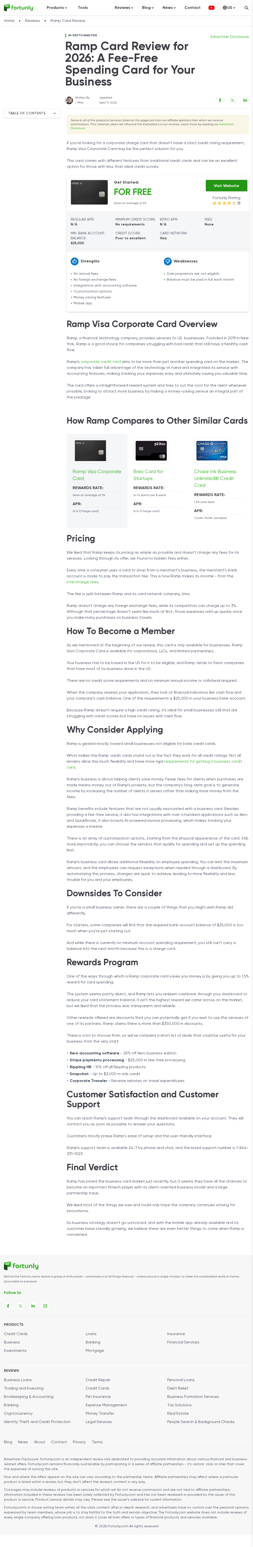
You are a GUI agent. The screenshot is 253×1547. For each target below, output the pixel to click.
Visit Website (226, 186)
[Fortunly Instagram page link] (45, 1306)
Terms (97, 1442)
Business (12, 1342)
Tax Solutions (179, 1405)
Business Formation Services (193, 1397)
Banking (93, 1342)
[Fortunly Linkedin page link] (33, 1306)
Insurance (176, 1334)
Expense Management (106, 1405)
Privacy (79, 1442)
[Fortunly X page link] (20, 1306)
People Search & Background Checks (201, 1422)
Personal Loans (181, 1380)
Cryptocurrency (18, 1414)
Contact (193, 8)
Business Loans (18, 1380)
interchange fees (83, 582)
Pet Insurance (98, 1397)
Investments (15, 1351)
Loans (91, 1334)
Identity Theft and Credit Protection (37, 1422)
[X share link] (232, 100)
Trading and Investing (23, 1389)
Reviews (32, 21)
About (39, 1442)
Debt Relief (177, 1389)
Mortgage (95, 1351)
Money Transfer (100, 1414)
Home (9, 21)
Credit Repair (98, 1380)
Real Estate (178, 1414)
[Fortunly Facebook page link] (8, 1306)
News (23, 1442)
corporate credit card (101, 362)
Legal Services (99, 1422)
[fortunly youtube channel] (211, 8)
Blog (8, 1442)
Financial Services (183, 1342)
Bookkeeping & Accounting (28, 1397)
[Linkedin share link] (245, 100)
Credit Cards (16, 1334)
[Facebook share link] (220, 100)
